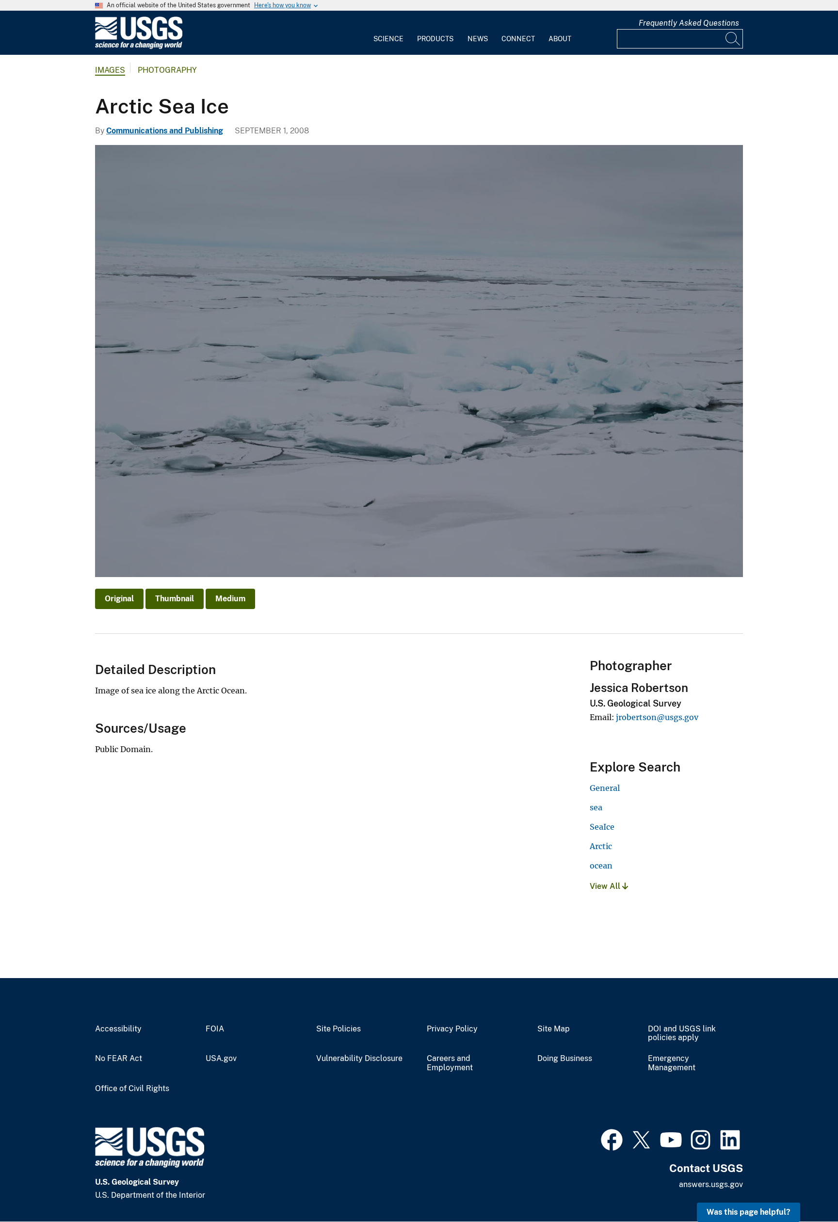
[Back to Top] (803, 1187)
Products (435, 39)
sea (596, 807)
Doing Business (564, 1058)
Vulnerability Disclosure (359, 1058)
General (605, 788)
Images (110, 70)
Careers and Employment (450, 1063)
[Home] (138, 46)
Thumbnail (174, 598)
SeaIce (602, 827)
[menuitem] (388, 32)
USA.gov (221, 1058)
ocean (601, 865)
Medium (230, 598)
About (559, 39)
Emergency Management (671, 1063)
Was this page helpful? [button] (748, 1212)
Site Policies (338, 1029)
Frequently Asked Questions (689, 23)
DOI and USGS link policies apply (682, 1034)
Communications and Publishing (164, 130)
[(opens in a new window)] (612, 1138)
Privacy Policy (452, 1029)
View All (606, 886)
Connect (518, 39)
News (477, 39)
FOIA (215, 1029)
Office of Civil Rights (132, 1088)
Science (388, 39)
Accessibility (118, 1029)
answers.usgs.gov (711, 1184)
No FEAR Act (118, 1058)
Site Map (553, 1029)
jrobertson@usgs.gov (657, 717)
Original (119, 598)
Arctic (601, 846)
